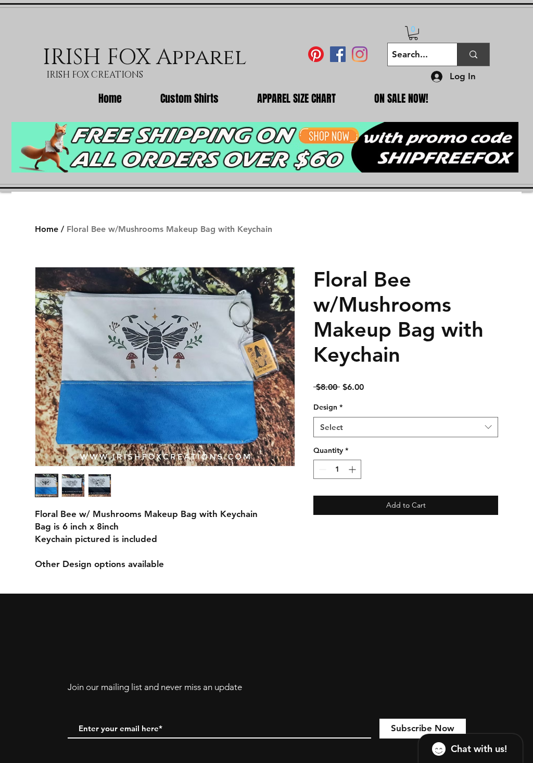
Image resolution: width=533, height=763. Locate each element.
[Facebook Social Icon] (338, 54)
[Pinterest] (316, 54)
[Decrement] (321, 469)
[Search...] (473, 54)
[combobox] (405, 427)
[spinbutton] (337, 469)
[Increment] (353, 469)
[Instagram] (359, 54)
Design (327, 407)
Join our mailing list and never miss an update (155, 687)
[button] (413, 33)
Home (46, 229)
